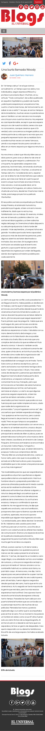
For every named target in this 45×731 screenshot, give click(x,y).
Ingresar (38, 2)
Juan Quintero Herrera (21, 75)
